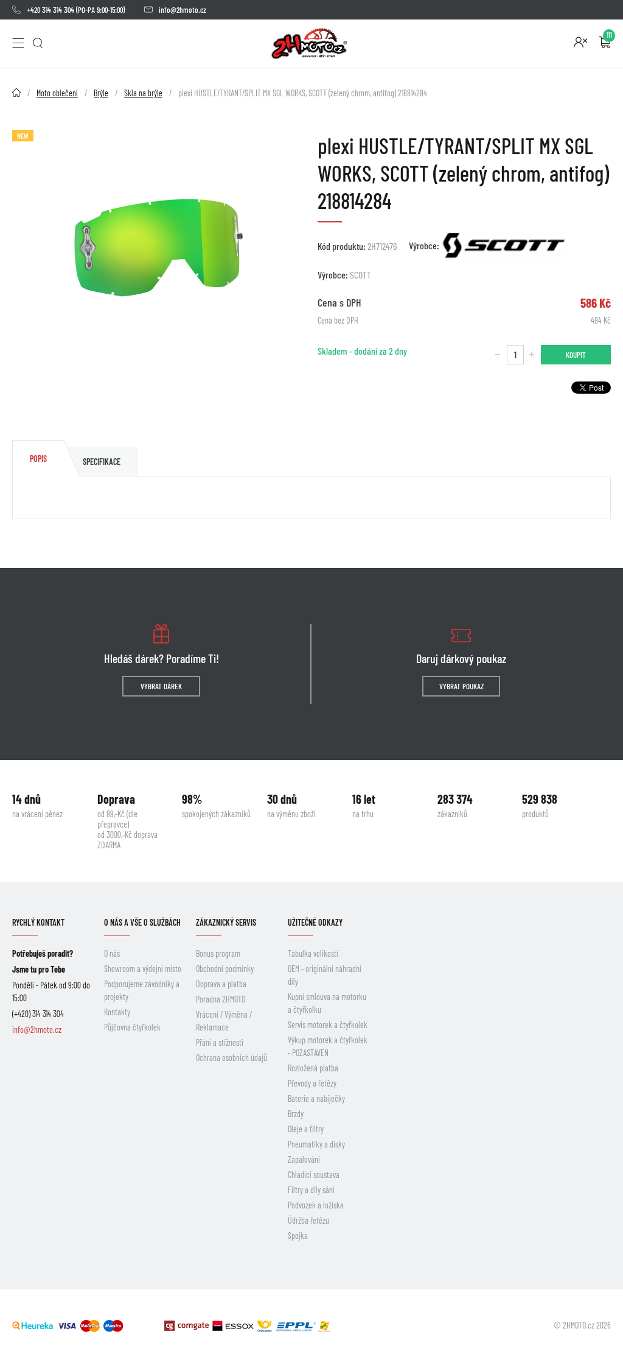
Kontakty (117, 1012)
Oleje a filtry (306, 1129)
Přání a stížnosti (219, 1042)
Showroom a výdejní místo (142, 968)
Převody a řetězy (312, 1083)
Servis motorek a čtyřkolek (327, 1025)
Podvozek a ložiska (316, 1205)
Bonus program (218, 953)
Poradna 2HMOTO (220, 999)
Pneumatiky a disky (316, 1144)
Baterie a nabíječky (316, 1098)
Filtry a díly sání (311, 1190)
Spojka (298, 1235)
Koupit (576, 355)
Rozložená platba (313, 1068)
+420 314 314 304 (50, 10)
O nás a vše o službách (142, 922)
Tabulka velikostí (313, 953)
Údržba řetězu (308, 1220)
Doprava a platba (221, 984)
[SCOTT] (503, 245)
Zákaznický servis (226, 922)
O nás (112, 953)
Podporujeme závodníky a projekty (141, 990)
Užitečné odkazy (315, 922)
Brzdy (296, 1113)
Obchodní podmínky (225, 968)
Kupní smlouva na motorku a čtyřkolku (327, 1003)
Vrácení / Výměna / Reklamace (224, 1020)
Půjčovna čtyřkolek (132, 1027)
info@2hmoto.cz (182, 10)
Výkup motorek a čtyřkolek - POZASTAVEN (327, 1046)
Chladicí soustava (313, 1174)
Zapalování (304, 1159)
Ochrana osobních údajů (231, 1057)
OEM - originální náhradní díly (324, 975)
